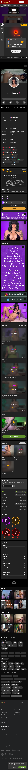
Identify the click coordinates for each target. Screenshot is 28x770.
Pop (14, 159)
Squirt (14, 152)
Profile (2, 107)
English (21, 702)
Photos (22, 5)
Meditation (7, 159)
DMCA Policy (4, 714)
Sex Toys (7, 152)
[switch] (13, 486)
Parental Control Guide (6, 719)
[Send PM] (24, 102)
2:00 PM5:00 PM (19, 491)
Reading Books (8, 162)
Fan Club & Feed (21, 107)
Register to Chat (15, 51)
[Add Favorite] (2, 24)
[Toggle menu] (1, 2)
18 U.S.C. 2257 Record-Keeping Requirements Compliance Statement (13, 759)
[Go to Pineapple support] (2, 754)
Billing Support (4, 731)
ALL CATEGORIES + (16, 696)
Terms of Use (4, 712)
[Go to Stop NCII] (9, 754)
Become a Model (17, 709)
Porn (15, 149)
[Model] (25, 66)
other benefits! (18, 49)
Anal (6, 147)
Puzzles (21, 159)
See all (22, 325)
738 (5, 459)
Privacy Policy (4, 709)
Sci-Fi (16, 162)
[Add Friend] (17, 102)
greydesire (4, 637)
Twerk (15, 154)
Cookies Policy (4, 717)
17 (4, 475)
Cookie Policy (17, 764)
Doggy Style (7, 149)
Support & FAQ (4, 729)
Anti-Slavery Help (5, 722)
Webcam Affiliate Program (19, 714)
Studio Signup (17, 712)
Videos (15, 5)
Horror (15, 157)
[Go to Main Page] (8, 1)
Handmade (7, 157)
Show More (13, 577)
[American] (3, 642)
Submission (7, 154)
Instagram (13, 164)
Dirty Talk (13, 147)
